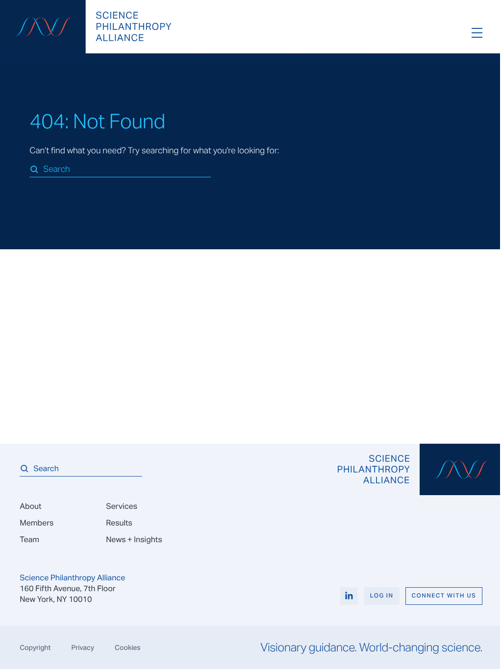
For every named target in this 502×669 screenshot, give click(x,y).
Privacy (82, 647)
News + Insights (134, 539)
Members (36, 523)
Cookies (128, 647)
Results (119, 523)
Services (121, 506)
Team (29, 539)
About (30, 506)
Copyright (35, 647)
